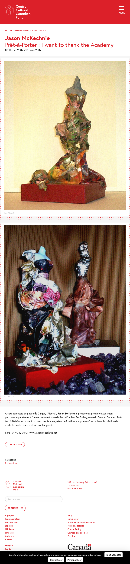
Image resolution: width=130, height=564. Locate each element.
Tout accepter (113, 554)
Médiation (10, 529)
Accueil (9, 30)
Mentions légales (76, 525)
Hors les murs (12, 522)
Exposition (39, 30)
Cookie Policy (74, 529)
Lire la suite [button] (15, 444)
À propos (9, 515)
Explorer (9, 525)
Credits (71, 536)
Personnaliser (74, 559)
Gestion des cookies (78, 532)
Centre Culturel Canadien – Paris (18, 13)
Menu (122, 12)
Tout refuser (56, 559)
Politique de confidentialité (81, 522)
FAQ (70, 515)
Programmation (23, 30)
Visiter (8, 539)
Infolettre (9, 532)
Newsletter (73, 518)
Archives (9, 536)
